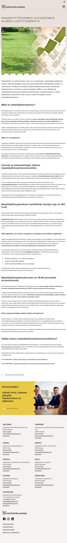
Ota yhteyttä (12, 408)
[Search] (64, 2)
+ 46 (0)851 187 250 (9, 499)
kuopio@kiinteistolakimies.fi (11, 485)
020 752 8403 (7, 431)
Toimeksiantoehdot (8, 529)
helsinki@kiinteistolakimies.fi (12, 434)
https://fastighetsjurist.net (10, 503)
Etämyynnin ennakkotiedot (11, 532)
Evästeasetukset (8, 527)
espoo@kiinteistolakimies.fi (43, 452)
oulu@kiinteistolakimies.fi (43, 468)
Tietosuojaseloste (8, 524)
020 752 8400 (39, 434)
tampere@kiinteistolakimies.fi (44, 436)
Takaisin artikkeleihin (14, 375)
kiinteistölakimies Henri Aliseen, (11, 346)
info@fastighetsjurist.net (10, 501)
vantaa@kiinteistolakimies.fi (11, 468)
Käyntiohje (6, 436)
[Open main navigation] (64, 6)
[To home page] (13, 6)
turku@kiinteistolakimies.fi (11, 452)
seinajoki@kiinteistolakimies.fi (44, 485)
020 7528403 (7, 466)
